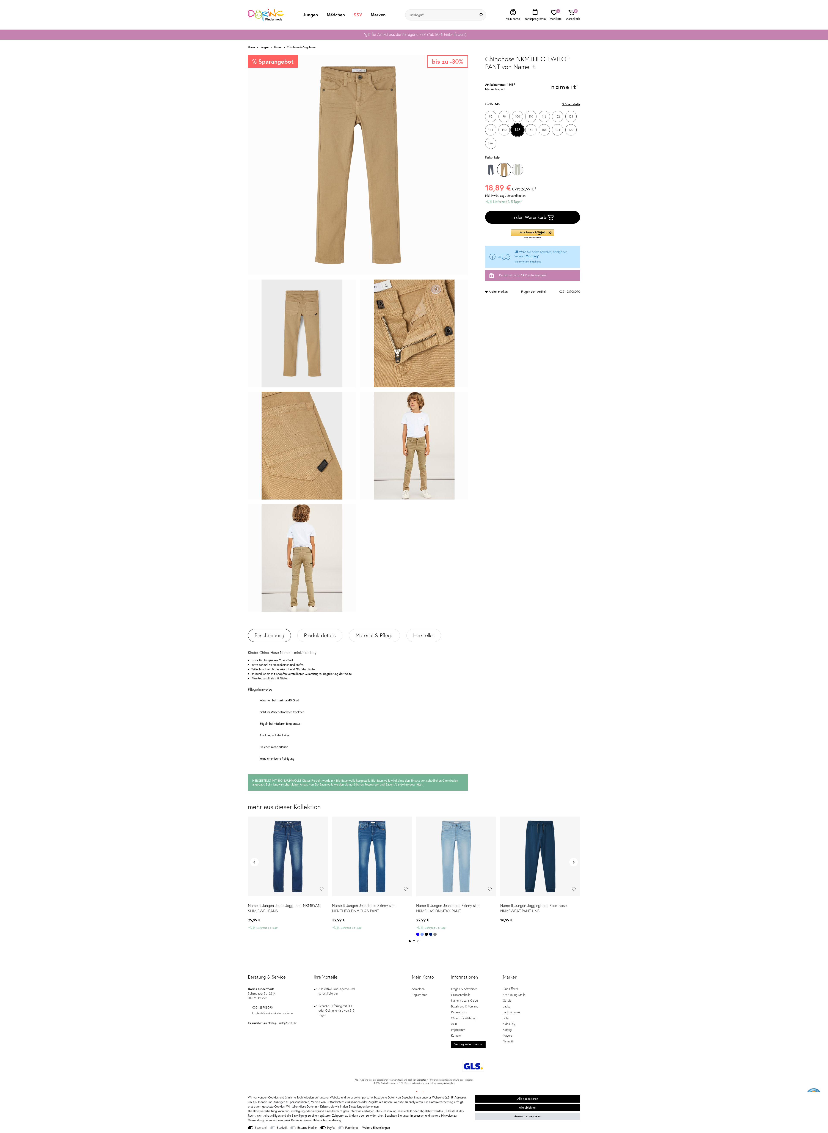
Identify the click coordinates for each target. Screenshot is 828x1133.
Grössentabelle (460, 995)
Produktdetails (320, 635)
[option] (414, 35)
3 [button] (418, 941)
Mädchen (336, 15)
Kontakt (456, 1035)
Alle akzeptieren (527, 1099)
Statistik (282, 1128)
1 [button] (410, 941)
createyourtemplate (446, 1083)
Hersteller (423, 635)
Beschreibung (269, 635)
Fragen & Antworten (464, 989)
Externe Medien (307, 1128)
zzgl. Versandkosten (512, 196)
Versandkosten (419, 1079)
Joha (506, 1018)
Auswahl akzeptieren (527, 1116)
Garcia (507, 1001)
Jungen (310, 15)
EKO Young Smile (514, 995)
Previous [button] (254, 862)
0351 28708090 (569, 292)
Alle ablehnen (527, 1107)
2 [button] (414, 941)
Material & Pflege (374, 635)
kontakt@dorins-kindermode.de (272, 1013)
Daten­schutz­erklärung (327, 1120)
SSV (358, 15)
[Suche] (481, 15)
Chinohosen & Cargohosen (301, 47)
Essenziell (261, 1128)
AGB (454, 1024)
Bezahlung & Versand (464, 1006)
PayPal (331, 1128)
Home (251, 47)
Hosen (278, 47)
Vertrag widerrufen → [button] (468, 1044)
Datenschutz (459, 1012)
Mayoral (508, 1035)
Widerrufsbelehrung (464, 1018)
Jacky (506, 1006)
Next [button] (573, 862)
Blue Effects (510, 989)
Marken (378, 15)
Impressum (458, 1030)
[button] (532, 234)
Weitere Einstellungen (376, 1128)
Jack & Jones (511, 1012)
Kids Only (509, 1024)
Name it (508, 1041)
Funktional (351, 1128)
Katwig (507, 1030)
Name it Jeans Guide (464, 1001)
